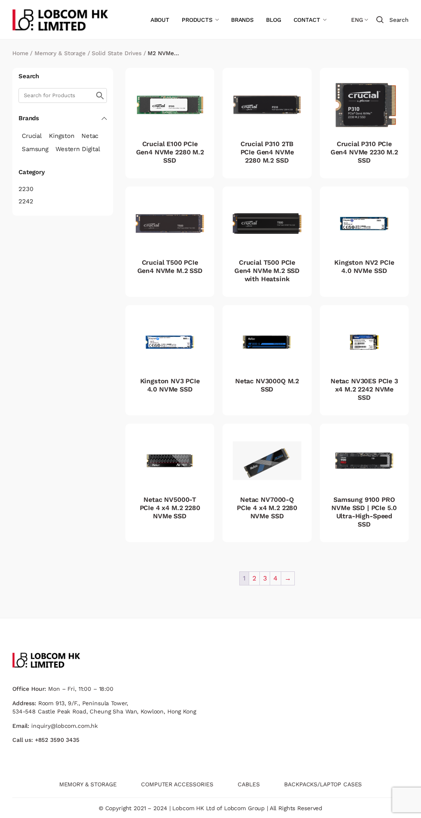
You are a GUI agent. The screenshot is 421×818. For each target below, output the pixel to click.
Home (20, 53)
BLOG (273, 19)
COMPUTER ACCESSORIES (177, 784)
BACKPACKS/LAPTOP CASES (323, 784)
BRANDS (242, 19)
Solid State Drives (116, 53)
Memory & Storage (60, 53)
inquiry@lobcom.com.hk (64, 725)
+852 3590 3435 (57, 739)
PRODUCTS (197, 19)
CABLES (248, 784)
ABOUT (159, 19)
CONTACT (307, 19)
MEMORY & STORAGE (88, 784)
